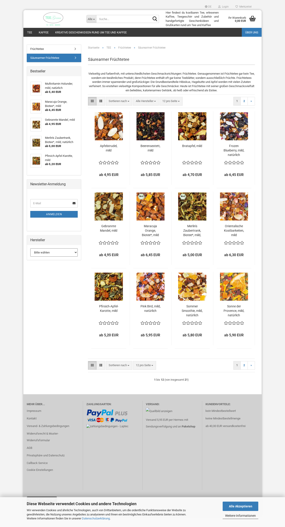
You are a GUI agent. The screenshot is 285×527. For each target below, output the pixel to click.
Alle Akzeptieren (240, 506)
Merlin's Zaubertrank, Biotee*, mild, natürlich (192, 230)
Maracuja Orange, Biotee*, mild (150, 230)
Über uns (251, 32)
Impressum (34, 411)
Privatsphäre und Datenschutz (46, 455)
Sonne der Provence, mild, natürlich (234, 310)
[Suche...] (155, 19)
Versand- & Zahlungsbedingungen (48, 426)
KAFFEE (44, 32)
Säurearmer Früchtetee (44, 57)
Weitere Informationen (240, 515)
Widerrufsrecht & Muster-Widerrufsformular (43, 437)
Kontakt (32, 418)
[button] (208, 6)
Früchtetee (37, 49)
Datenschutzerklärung (96, 518)
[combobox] (119, 101)
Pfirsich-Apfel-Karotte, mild (108, 308)
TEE (29, 32)
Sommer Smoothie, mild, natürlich (192, 310)
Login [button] (225, 6)
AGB (29, 447)
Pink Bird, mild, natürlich (150, 308)
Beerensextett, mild (150, 148)
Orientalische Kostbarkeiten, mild (234, 230)
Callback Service (37, 463)
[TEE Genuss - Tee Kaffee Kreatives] (53, 19)
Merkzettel (245, 6)
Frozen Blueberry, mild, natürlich (234, 150)
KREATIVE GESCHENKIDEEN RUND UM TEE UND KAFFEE (91, 32)
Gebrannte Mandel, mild (108, 228)
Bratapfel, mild (192, 146)
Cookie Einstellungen (40, 470)
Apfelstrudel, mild (108, 148)
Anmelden (54, 214)
